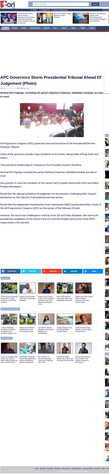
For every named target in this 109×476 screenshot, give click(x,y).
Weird (83, 28)
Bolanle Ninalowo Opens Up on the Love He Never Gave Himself (65, 358)
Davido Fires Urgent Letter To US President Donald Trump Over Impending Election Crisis (46, 300)
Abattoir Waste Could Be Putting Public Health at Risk (64, 329)
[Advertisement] (54, 52)
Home (35, 10)
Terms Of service (76, 468)
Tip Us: (60, 10)
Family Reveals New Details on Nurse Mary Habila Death (83, 329)
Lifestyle (46, 28)
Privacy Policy (66, 468)
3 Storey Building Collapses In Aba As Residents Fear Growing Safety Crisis (8, 330)
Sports (64, 28)
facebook (97, 468)
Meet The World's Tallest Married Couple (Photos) (62, 15)
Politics (15, 28)
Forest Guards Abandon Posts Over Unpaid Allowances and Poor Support (9, 299)
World (24, 28)
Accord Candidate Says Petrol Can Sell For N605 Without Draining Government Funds (9, 359)
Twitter (103, 468)
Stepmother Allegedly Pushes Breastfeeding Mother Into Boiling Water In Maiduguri (27, 359)
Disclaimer (57, 468)
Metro (74, 28)
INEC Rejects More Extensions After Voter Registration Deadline (65, 298)
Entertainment (35, 28)
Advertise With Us (88, 468)
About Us (42, 468)
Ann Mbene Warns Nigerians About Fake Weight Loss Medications (46, 330)
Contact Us (45, 10)
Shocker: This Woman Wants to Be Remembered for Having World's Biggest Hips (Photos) (98, 17)
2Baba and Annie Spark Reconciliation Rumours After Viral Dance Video (84, 299)
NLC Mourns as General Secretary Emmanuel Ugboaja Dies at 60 (45, 359)
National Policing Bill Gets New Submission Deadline (27, 298)
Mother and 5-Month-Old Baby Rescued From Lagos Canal (27, 329)
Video (92, 28)
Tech (55, 28)
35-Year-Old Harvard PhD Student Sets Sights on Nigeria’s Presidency (82, 359)
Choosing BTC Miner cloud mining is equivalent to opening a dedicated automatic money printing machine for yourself (26, 18)
